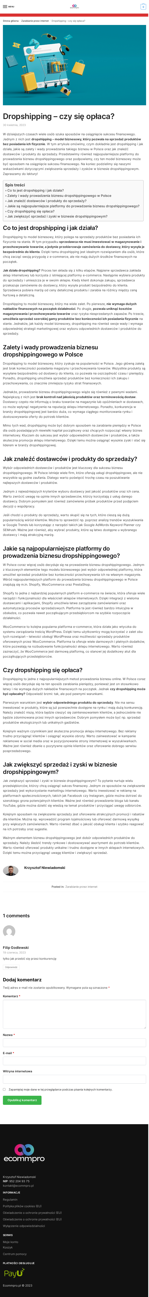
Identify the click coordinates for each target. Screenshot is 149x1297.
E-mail (8, 1053)
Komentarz (11, 996)
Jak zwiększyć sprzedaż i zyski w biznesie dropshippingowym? (57, 216)
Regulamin (10, 1199)
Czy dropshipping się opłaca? (31, 211)
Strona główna (11, 20)
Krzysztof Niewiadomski (44, 868)
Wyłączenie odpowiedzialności (24, 1226)
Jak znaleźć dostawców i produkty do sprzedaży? (47, 201)
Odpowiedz (11, 967)
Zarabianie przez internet (35, 20)
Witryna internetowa (17, 1071)
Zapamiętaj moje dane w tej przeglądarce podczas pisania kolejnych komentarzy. (61, 1089)
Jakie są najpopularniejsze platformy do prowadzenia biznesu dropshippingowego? (73, 206)
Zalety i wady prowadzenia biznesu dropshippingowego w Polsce (59, 196)
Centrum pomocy (15, 1254)
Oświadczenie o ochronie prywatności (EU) (32, 1213)
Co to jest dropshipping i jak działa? (35, 190)
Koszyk (8, 1247)
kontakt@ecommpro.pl (18, 1185)
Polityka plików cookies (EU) (22, 1206)
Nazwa (9, 1035)
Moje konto (10, 1242)
